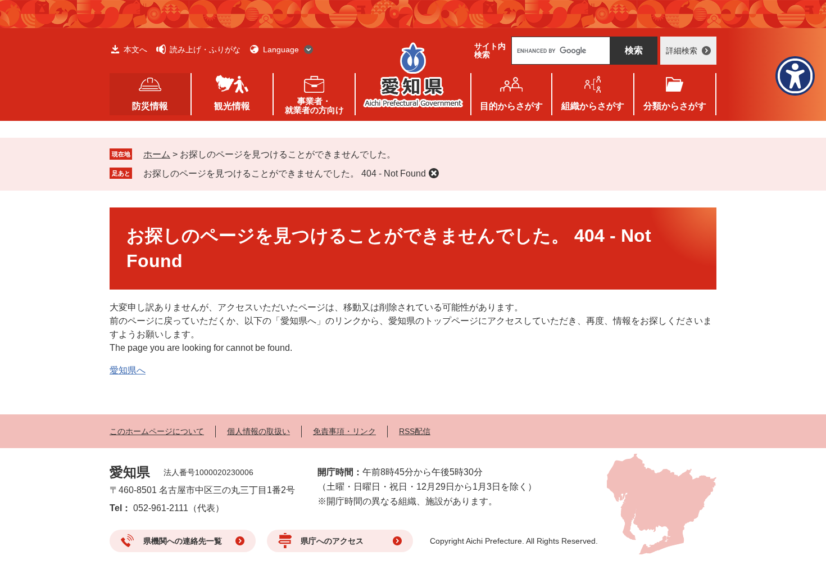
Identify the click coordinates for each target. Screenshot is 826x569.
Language (281, 49)
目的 (511, 106)
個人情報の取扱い (258, 431)
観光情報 (232, 106)
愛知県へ (128, 370)
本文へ (135, 49)
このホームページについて (157, 431)
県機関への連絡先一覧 (182, 540)
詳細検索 (681, 50)
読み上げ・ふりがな (205, 49)
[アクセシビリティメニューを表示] (795, 76)
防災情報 (150, 106)
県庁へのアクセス (332, 540)
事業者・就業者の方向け (314, 105)
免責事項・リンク (344, 431)
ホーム (156, 154)
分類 (674, 106)
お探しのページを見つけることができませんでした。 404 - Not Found (284, 173)
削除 (434, 173)
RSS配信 (414, 431)
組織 (592, 106)
